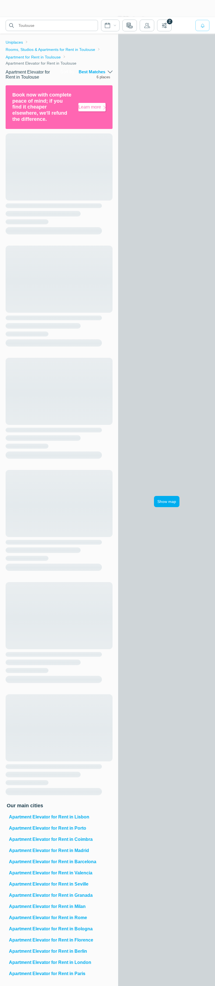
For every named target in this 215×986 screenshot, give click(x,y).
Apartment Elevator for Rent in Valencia (50, 872)
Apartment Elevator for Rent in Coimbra (51, 839)
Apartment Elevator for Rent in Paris (47, 973)
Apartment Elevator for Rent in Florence (51, 940)
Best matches (92, 72)
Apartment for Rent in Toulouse (33, 57)
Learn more (89, 107)
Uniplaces (14, 42)
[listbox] (96, 72)
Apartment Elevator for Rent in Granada (51, 895)
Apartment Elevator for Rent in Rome (48, 917)
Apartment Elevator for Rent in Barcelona (52, 861)
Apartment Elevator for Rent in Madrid (49, 850)
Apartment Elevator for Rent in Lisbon (49, 817)
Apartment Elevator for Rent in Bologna (51, 928)
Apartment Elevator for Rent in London (50, 962)
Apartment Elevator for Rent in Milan (47, 906)
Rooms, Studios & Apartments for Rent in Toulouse (50, 49)
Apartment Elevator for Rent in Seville (48, 884)
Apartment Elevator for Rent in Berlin (48, 951)
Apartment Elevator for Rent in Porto (47, 828)
